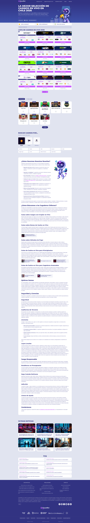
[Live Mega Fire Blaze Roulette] (45, 107)
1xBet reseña (27, 58)
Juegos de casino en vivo (48, 1)
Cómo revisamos (66, 486)
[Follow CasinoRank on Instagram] (62, 504)
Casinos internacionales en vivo (47, 493)
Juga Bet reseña (63, 58)
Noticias (70, 1)
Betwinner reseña (63, 73)
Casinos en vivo (39, 1)
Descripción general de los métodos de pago (47, 489)
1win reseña (45, 58)
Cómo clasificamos (65, 488)
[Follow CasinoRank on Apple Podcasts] (71, 504)
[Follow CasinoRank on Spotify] (68, 504)
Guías (65, 1)
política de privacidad (45, 521)
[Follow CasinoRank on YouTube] (66, 504)
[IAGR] (23, 513)
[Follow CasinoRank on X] (64, 504)
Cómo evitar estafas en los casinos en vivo (26, 488)
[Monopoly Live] (23, 119)
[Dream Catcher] (34, 119)
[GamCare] (35, 513)
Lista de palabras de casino (47, 485)
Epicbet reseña (27, 43)
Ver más (44, 91)
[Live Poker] (45, 119)
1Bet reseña (45, 73)
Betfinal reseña (45, 43)
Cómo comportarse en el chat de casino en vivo (26, 490)
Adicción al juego (47, 491)
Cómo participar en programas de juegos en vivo (26, 493)
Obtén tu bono (27, 42)
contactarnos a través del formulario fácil (47, 409)
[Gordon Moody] (44, 513)
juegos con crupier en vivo (30, 180)
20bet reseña (63, 43)
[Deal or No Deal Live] (56, 107)
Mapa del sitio (60, 521)
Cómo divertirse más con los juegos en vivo (26, 486)
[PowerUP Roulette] (67, 107)
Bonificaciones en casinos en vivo (47, 486)
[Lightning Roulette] (34, 107)
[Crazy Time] (23, 107)
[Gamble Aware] (56, 513)
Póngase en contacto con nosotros (64, 491)
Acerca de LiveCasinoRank (65, 485)
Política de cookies (30, 521)
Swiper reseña (27, 73)
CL (19, 504)
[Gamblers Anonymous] (28, 513)
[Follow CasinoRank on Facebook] (59, 504)
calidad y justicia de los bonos (41, 175)
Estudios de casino (58, 1)
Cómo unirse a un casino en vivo (26, 485)
